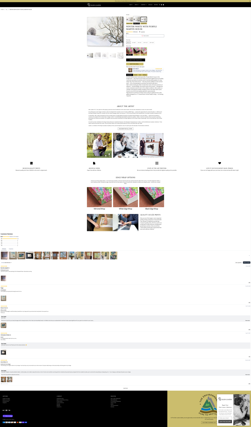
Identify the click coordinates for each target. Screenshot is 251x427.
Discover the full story (125, 128)
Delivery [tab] (144, 74)
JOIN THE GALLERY (225, 421)
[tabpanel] (145, 86)
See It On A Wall (134, 64)
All (7, 9)
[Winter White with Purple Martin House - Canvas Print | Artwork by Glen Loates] (106, 32)
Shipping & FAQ (60, 398)
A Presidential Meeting (116, 401)
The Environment (114, 405)
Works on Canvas (6, 400)
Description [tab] (129, 74)
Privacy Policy (59, 401)
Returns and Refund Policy (62, 400)
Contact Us (59, 406)
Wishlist (150, 4)
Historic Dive (113, 402)
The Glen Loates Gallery (9, 419)
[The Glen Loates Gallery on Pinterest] (8, 410)
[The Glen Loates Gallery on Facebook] (4, 410)
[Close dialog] (248, 395)
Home (2, 9)
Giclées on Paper (6, 398)
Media (112, 404)
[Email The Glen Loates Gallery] (3, 410)
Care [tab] (140, 74)
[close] (249, 1)
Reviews (156, 4)
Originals (5, 402)
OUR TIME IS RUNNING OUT (209, 422)
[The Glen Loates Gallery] (94, 4)
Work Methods (114, 400)
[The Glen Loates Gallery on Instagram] (6, 410)
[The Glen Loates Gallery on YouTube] (9, 410)
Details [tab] (135, 74)
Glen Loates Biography (115, 398)
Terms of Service (60, 402)
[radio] (129, 20)
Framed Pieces (6, 401)
